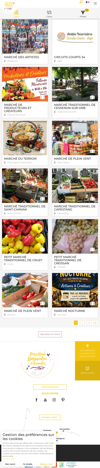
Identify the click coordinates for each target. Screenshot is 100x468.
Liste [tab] (16, 16)
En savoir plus (9, 459)
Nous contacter (50, 387)
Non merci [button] (10, 464)
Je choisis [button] (27, 464)
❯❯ (95, 322)
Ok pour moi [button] (46, 464)
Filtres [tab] (83, 16)
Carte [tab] (49, 16)
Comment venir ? (50, 417)
